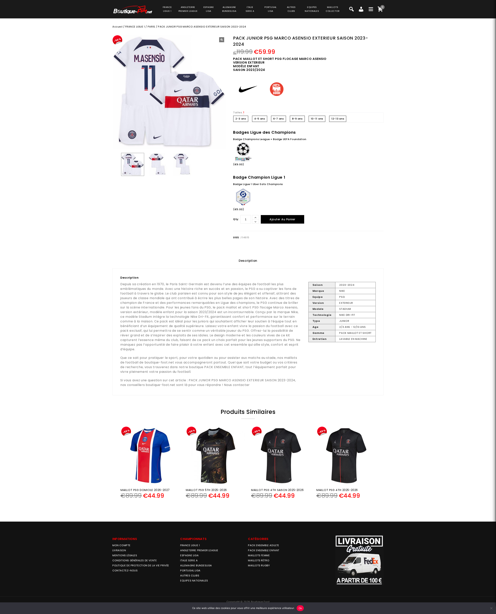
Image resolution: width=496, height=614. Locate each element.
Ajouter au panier (282, 219)
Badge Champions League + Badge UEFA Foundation (269, 139)
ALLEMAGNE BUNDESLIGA (196, 565)
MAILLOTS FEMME (259, 555)
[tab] (248, 261)
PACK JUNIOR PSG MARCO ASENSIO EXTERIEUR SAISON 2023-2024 (242, 380)
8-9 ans (297, 119)
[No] (491, 608)
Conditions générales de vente (134, 560)
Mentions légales (124, 555)
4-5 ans (259, 119)
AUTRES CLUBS (189, 575)
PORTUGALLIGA (270, 9)
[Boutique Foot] (132, 9)
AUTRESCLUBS (291, 9)
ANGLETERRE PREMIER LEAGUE (188, 9)
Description (248, 261)
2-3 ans (240, 119)
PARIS (151, 26)
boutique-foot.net (159, 362)
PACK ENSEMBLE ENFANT (224, 367)
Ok (300, 608)
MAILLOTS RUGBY (259, 565)
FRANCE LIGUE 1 (135, 26)
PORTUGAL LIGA (190, 570)
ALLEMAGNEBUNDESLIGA (229, 9)
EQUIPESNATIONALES (312, 9)
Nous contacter (237, 385)
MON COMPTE (121, 545)
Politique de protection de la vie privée (140, 565)
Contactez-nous (125, 570)
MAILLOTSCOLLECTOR (332, 9)
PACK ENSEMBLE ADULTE (263, 545)
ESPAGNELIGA (208, 9)
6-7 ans (278, 119)
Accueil (117, 26)
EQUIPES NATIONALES (194, 580)
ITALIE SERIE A (189, 560)
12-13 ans (337, 119)
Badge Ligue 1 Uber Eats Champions (258, 184)
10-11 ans (317, 119)
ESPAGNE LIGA (189, 555)
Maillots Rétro (258, 560)
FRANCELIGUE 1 (167, 9)
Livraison (119, 550)
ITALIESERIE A (250, 9)
